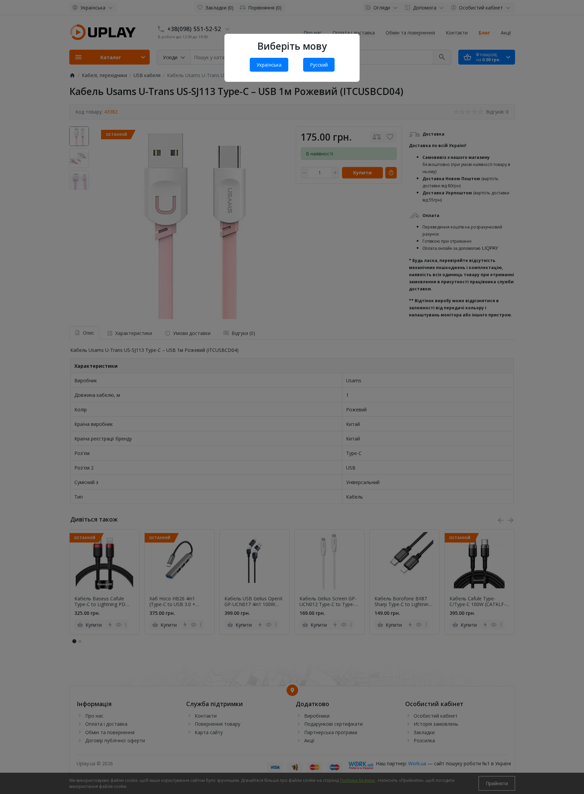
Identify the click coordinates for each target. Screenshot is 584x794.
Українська (269, 65)
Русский (319, 65)
